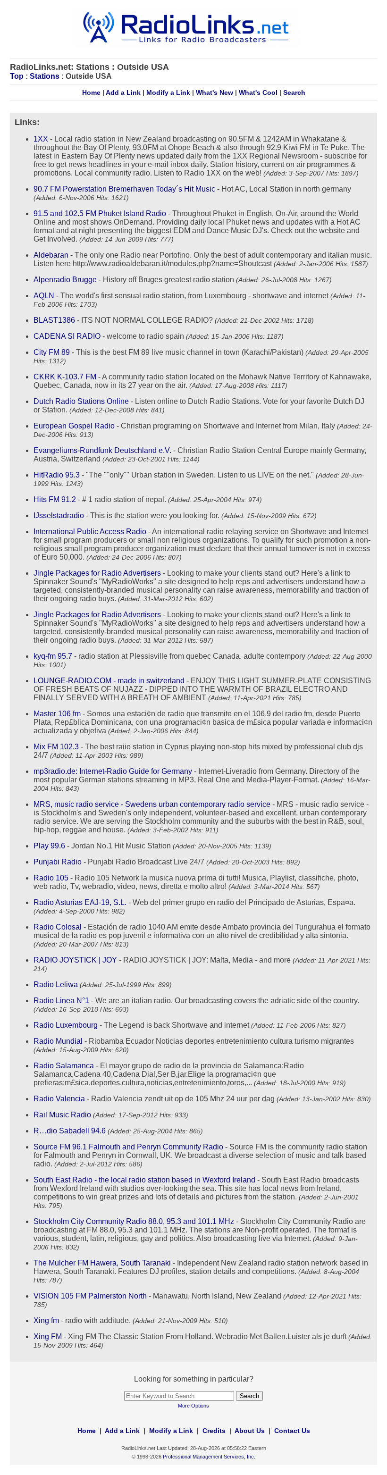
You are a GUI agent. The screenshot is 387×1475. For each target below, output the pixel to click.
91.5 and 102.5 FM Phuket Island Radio (100, 214)
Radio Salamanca (64, 1066)
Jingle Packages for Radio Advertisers (97, 573)
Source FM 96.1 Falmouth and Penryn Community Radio (128, 1147)
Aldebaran (51, 255)
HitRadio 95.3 (57, 475)
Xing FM (48, 1337)
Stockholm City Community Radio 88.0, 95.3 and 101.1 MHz (134, 1221)
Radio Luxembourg (66, 1025)
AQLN (44, 296)
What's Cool (258, 92)
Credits (214, 1430)
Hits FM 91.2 (55, 499)
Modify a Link (168, 92)
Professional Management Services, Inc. (209, 1456)
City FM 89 (52, 352)
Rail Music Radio (62, 1115)
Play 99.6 (49, 846)
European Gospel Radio (74, 426)
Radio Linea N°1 (61, 1001)
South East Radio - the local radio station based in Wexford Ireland (144, 1180)
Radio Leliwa (56, 985)
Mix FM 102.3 (56, 747)
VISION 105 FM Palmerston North (90, 1296)
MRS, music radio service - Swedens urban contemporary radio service (152, 804)
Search (294, 92)
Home (91, 92)
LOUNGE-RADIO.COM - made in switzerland (109, 681)
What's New (214, 92)
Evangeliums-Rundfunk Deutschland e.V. (102, 450)
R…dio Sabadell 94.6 (70, 1131)
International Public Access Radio (90, 532)
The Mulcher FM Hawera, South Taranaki (102, 1263)
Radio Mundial (58, 1041)
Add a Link (123, 92)
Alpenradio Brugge (65, 280)
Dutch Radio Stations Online (81, 401)
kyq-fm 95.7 (53, 656)
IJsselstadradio (59, 515)
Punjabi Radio (58, 862)
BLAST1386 (54, 320)
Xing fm (46, 1320)
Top (17, 76)
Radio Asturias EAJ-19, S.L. (80, 902)
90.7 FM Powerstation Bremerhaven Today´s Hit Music (124, 189)
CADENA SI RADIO (67, 336)
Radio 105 (51, 878)
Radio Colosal (58, 927)
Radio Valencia (59, 1099)
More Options (193, 1405)
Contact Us (292, 1430)
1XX (41, 139)
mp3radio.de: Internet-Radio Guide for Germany (113, 771)
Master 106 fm (57, 714)
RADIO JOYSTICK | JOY (75, 960)
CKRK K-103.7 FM (65, 377)
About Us (250, 1430)
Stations (44, 76)
